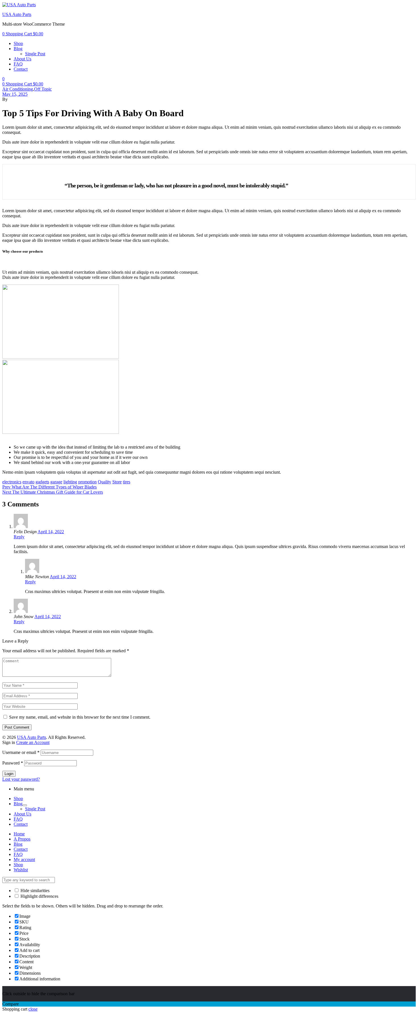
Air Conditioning (17, 89)
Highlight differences (38, 896)
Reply (19, 536)
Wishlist (21, 869)
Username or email (21, 752)
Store (117, 481)
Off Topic (43, 89)
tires (126, 481)
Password (12, 762)
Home (19, 833)
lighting (70, 481)
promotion (87, 481)
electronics (11, 481)
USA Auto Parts (16, 14)
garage (56, 481)
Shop (18, 798)
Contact (21, 824)
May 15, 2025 (15, 94)
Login (9, 774)
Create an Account (32, 742)
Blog (18, 803)
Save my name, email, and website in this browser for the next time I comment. (79, 717)
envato (28, 481)
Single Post (35, 808)
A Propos (22, 839)
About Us (22, 813)
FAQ (18, 819)
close (33, 1009)
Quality (104, 481)
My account (24, 859)
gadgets (42, 481)
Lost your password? (21, 779)
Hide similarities (34, 890)
